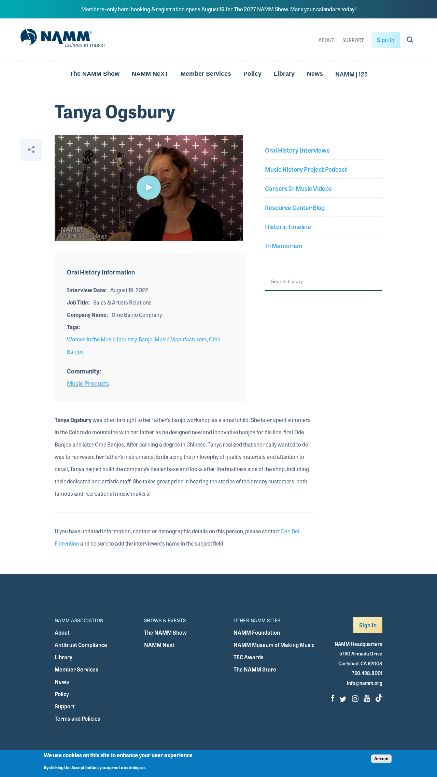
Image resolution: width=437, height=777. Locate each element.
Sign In (385, 40)
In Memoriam (283, 245)
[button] (148, 187)
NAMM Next (159, 645)
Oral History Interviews (297, 149)
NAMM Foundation (257, 632)
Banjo (146, 339)
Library (284, 73)
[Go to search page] (410, 41)
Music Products (88, 383)
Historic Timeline (288, 226)
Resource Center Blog (295, 207)
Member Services (206, 73)
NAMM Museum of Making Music (274, 645)
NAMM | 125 (351, 73)
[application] (149, 188)
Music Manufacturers (181, 339)
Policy (252, 73)
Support (353, 40)
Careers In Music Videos (298, 188)
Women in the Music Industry (102, 339)
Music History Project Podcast (306, 169)
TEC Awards (249, 657)
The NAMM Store (255, 669)
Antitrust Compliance (81, 645)
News (315, 73)
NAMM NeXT (150, 73)
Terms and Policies (77, 718)
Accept (381, 758)
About (326, 40)
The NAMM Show (94, 73)
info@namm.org (364, 682)
